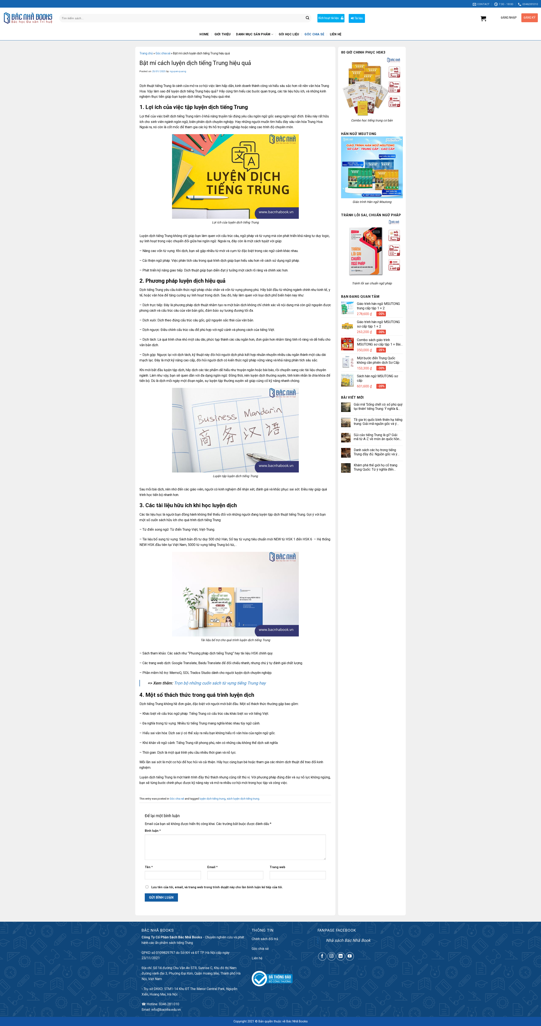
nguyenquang (178, 71)
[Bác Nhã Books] (28, 18)
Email (212, 867)
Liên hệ (336, 34)
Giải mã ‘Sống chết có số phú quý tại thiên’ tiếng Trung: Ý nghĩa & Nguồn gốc (378, 406)
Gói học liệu (289, 34)
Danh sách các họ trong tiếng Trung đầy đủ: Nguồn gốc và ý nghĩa (375, 452)
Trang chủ (146, 53)
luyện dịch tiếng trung (212, 798)
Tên (149, 867)
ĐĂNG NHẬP (509, 17)
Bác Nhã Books (297, 1021)
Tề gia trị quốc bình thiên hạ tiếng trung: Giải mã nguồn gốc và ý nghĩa (378, 422)
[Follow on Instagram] (331, 956)
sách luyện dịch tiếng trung (243, 798)
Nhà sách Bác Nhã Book (348, 940)
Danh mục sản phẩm (253, 34)
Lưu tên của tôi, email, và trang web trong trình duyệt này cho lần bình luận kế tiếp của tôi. (217, 887)
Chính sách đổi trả (265, 939)
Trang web (277, 867)
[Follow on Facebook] (322, 956)
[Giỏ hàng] (483, 18)
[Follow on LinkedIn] (340, 956)
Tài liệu (358, 18)
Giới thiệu (222, 34)
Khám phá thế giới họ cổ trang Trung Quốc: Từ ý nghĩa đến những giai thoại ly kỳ (375, 467)
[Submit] (307, 18)
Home (204, 34)
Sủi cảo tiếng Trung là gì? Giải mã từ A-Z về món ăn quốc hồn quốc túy (376, 437)
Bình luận (153, 831)
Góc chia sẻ (314, 34)
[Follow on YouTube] (350, 956)
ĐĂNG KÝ (530, 17)
